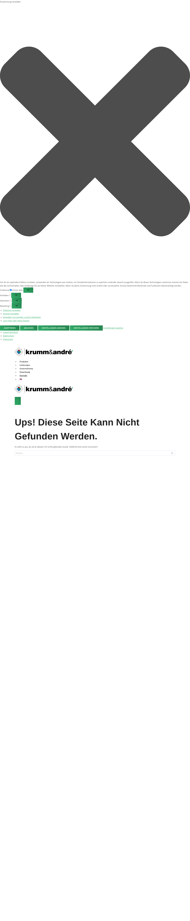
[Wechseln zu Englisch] (96, 379)
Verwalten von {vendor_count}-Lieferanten (22, 317)
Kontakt (23, 375)
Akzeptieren (10, 328)
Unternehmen (26, 368)
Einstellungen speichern (86, 328)
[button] (95, 141)
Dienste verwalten (11, 313)
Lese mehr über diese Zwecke (16, 320)
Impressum (8, 339)
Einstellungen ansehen (54, 328)
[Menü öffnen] (18, 401)
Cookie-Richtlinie (10, 332)
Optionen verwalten (12, 310)
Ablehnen (29, 328)
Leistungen (25, 365)
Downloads (25, 372)
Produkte (24, 361)
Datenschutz (8, 335)
